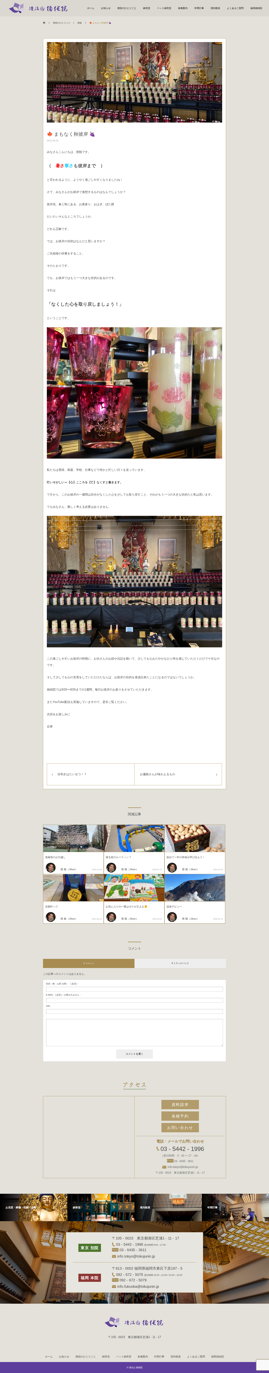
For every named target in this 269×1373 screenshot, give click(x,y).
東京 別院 (90, 1248)
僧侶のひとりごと (126, 8)
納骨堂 (146, 8)
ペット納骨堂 (164, 8)
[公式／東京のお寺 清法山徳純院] (39, 8)
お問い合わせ (180, 1128)
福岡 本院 (90, 1278)
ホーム (90, 8)
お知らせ (106, 8)
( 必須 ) (61, 984)
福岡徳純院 (256, 8)
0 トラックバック (180, 963)
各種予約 (180, 1116)
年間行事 (199, 8)
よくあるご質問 (235, 8)
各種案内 (183, 8)
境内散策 (215, 8)
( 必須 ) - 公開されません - (63, 995)
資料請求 (180, 1104)
